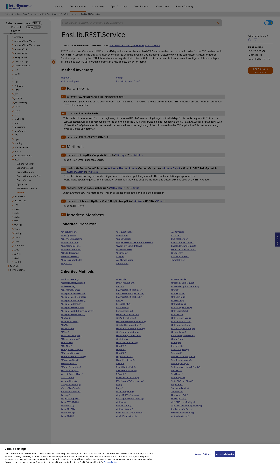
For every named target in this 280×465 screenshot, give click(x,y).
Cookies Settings (203, 454)
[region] (140, 454)
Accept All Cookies (225, 454)
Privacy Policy (110, 462)
